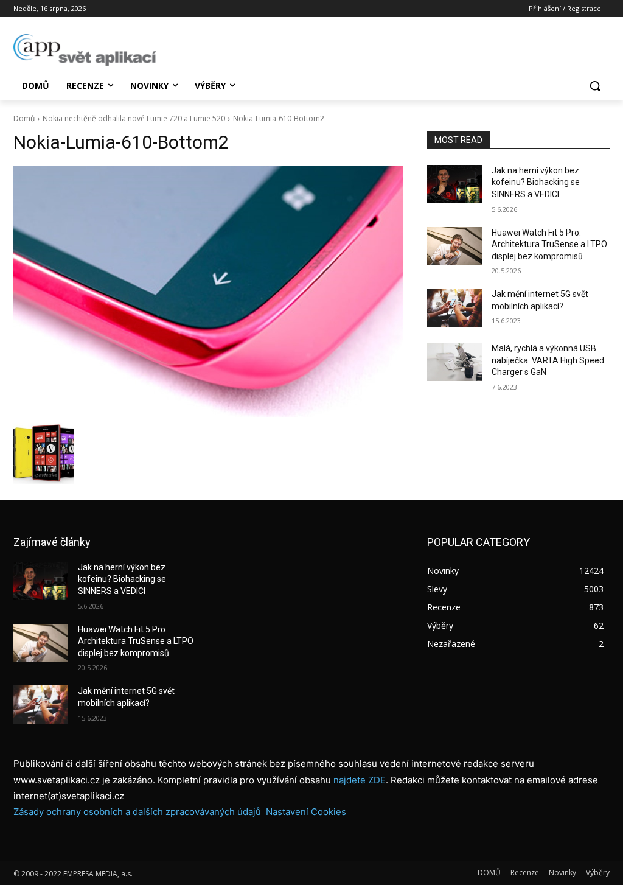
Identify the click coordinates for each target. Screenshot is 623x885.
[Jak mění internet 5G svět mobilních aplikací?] (454, 308)
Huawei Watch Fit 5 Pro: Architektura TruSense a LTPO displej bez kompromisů (549, 244)
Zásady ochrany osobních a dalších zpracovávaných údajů (137, 811)
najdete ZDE (359, 780)
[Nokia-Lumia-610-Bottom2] (208, 291)
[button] (595, 85)
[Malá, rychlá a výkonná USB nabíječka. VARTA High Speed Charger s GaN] (454, 362)
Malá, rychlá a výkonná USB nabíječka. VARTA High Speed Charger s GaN (548, 360)
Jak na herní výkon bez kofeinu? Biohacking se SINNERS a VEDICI (536, 182)
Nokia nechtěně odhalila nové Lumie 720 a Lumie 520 (134, 118)
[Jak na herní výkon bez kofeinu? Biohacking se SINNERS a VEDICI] (454, 184)
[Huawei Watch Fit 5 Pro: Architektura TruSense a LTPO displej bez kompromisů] (454, 246)
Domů (24, 118)
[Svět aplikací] (84, 50)
